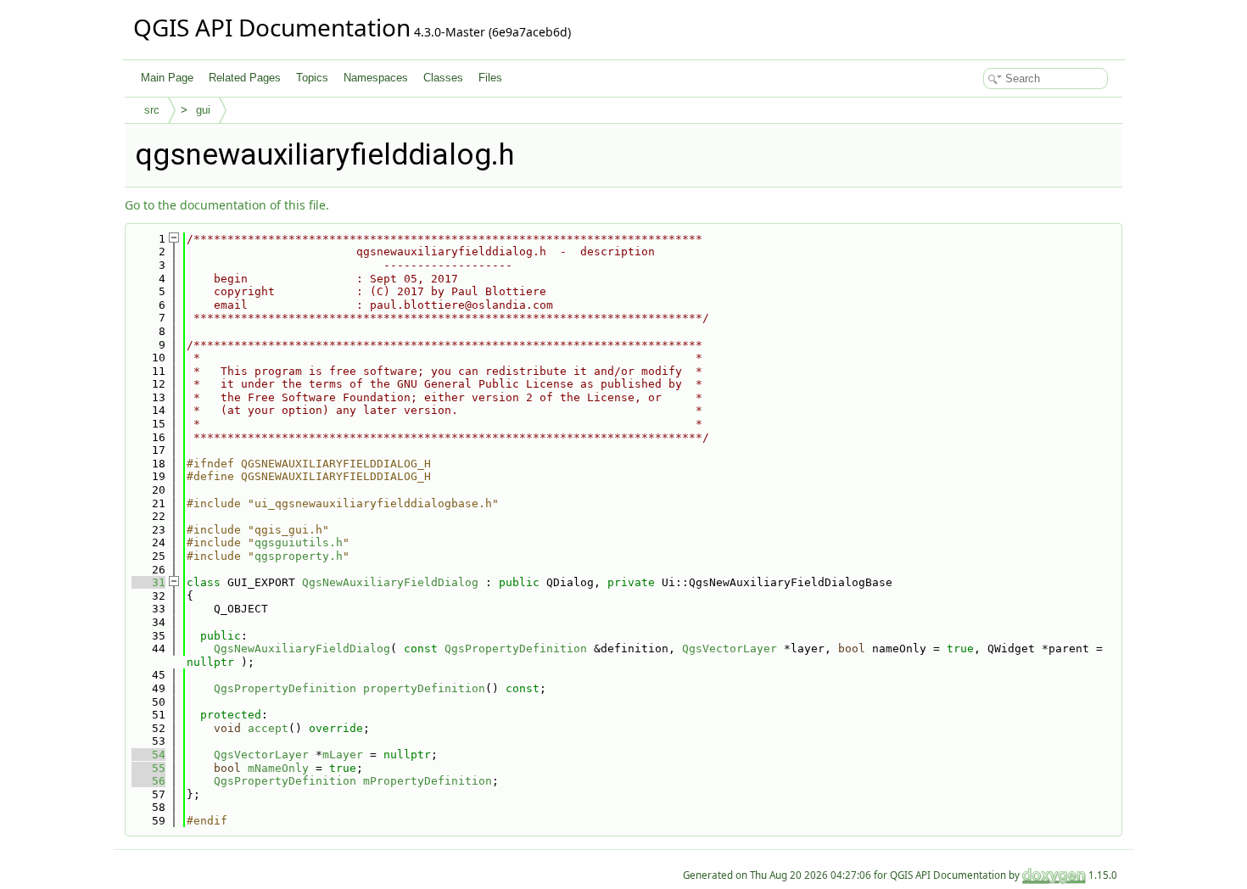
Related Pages (245, 77)
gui (203, 109)
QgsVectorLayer (729, 648)
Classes (443, 77)
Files (490, 77)
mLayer (342, 754)
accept (268, 728)
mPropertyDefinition (427, 780)
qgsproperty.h (298, 556)
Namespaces (376, 77)
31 (148, 582)
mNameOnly (278, 768)
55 (148, 768)
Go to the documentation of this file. (227, 205)
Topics (312, 77)
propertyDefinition (424, 688)
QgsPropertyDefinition (516, 648)
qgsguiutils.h (298, 542)
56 (148, 780)
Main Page (167, 77)
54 (148, 754)
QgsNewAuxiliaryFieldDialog (390, 582)
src (151, 109)
